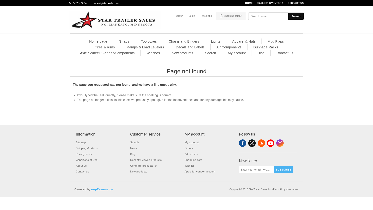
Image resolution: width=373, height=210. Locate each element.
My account (237, 53)
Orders (189, 148)
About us (81, 165)
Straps (124, 41)
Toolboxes (149, 41)
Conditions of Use (87, 159)
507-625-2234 (78, 3)
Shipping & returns (87, 148)
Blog (261, 53)
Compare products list (143, 165)
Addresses (191, 154)
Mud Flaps (276, 41)
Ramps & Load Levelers (145, 47)
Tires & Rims (105, 47)
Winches (153, 53)
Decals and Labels (190, 47)
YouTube (270, 143)
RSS (261, 143)
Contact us (284, 53)
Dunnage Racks (265, 47)
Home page (98, 41)
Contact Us (296, 3)
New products (182, 53)
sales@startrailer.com (107, 3)
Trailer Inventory (270, 3)
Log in (192, 16)
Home (249, 3)
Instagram (280, 143)
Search (296, 16)
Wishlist (189, 165)
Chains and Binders (184, 41)
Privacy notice (84, 154)
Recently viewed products (146, 159)
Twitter (252, 143)
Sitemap (81, 142)
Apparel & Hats (244, 41)
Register (178, 16)
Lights (215, 41)
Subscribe (283, 169)
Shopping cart (193, 159)
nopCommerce (102, 189)
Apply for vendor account (200, 171)
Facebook (242, 143)
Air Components (228, 47)
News (133, 148)
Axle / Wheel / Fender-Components (107, 53)
